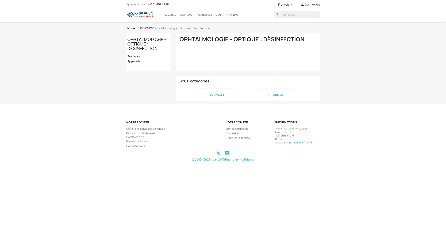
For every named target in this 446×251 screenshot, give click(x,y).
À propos (205, 15)
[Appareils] (275, 90)
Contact (187, 15)
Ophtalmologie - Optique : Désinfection (146, 44)
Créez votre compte (238, 137)
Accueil (170, 15)
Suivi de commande (237, 128)
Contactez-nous (136, 146)
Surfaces (133, 56)
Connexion (232, 133)
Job (219, 15)
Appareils (133, 61)
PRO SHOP (233, 15)
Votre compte (237, 122)
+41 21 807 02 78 (158, 4)
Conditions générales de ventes (145, 128)
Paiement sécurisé (137, 141)
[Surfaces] (216, 90)
